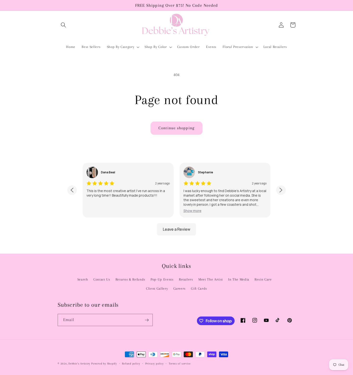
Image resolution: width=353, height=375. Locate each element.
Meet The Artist (210, 279)
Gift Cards (199, 289)
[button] (63, 25)
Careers (179, 289)
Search (82, 279)
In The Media (238, 279)
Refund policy (131, 363)
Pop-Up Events (162, 279)
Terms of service (180, 363)
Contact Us (101, 279)
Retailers (186, 279)
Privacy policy (154, 363)
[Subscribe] (146, 320)
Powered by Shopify (104, 363)
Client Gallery (157, 289)
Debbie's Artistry (79, 363)
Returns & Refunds (130, 279)
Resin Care (263, 279)
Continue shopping (176, 128)
